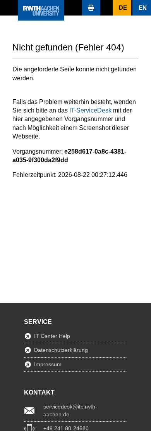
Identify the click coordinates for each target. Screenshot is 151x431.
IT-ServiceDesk (90, 110)
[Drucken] (91, 8)
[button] (9, 8)
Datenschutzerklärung (61, 350)
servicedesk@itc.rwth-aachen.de (70, 410)
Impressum (48, 364)
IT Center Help (52, 336)
